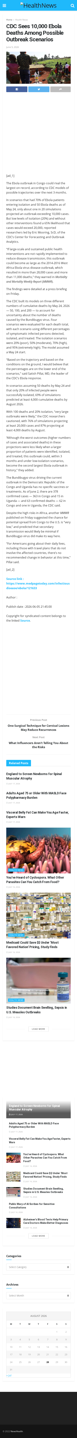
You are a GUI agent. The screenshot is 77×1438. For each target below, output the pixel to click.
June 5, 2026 (12, 47)
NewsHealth (17, 1431)
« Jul (8, 1375)
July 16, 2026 (14, 887)
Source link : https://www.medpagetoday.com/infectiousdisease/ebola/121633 (38, 583)
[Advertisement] (38, 134)
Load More (38, 1029)
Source (25, 620)
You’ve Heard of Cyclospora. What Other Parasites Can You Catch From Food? (45, 1158)
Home (9, 19)
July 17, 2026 (14, 783)
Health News (21, 19)
